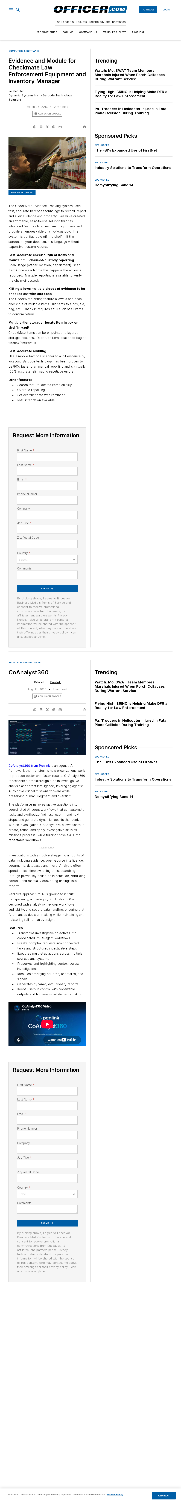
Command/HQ (88, 32)
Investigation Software (24, 662)
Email (22, 479)
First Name (25, 450)
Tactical (138, 32)
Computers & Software (23, 51)
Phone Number (27, 494)
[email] (60, 127)
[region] (90, 1495)
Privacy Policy (115, 1494)
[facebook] (34, 127)
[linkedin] (41, 127)
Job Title (24, 523)
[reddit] (54, 127)
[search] (18, 9)
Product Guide (46, 32)
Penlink (55, 682)
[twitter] (47, 127)
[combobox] (47, 559)
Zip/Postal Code (28, 537)
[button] (11, 9)
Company (23, 508)
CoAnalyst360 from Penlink (29, 765)
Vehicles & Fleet (114, 32)
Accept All (163, 1495)
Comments (24, 568)
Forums (68, 32)
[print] (84, 127)
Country (23, 553)
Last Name (25, 465)
